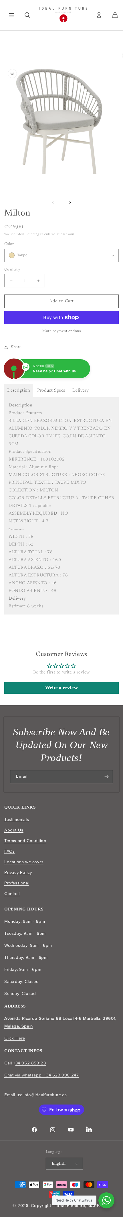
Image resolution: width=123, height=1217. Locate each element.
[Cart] (115, 15)
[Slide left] (53, 202)
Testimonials (16, 819)
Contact (12, 893)
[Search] (27, 15)
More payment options (61, 331)
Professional (16, 883)
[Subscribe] (106, 776)
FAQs (9, 851)
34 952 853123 (30, 1063)
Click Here (14, 1038)
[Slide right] (70, 202)
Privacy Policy (18, 872)
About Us (13, 830)
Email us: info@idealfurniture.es (35, 1094)
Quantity (12, 269)
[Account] (99, 15)
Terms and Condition (25, 840)
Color (9, 244)
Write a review (61, 688)
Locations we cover (23, 861)
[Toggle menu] (11, 15)
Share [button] (16, 347)
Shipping (32, 234)
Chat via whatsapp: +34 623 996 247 (41, 1075)
